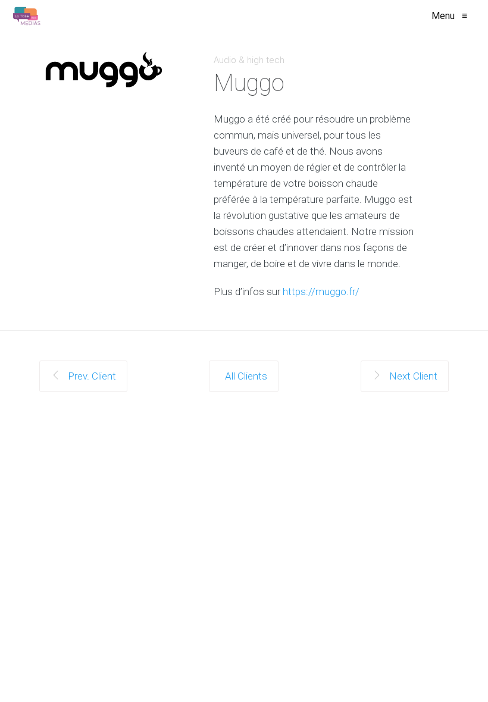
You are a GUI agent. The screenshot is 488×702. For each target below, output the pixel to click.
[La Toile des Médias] (27, 16)
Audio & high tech (249, 60)
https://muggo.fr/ (321, 291)
